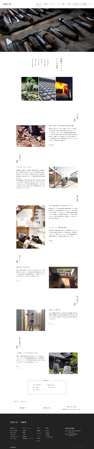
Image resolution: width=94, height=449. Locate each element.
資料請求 (85, 4)
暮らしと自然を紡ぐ (37, 384)
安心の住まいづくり (52, 387)
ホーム (11, 401)
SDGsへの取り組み (49, 436)
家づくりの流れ (36, 389)
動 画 (38, 440)
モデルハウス (52, 4)
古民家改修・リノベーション (28, 438)
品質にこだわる (51, 384)
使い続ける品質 (35, 62)
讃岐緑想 (24, 436)
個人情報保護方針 (13, 447)
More (17, 280)
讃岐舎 (24, 432)
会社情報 (69, 4)
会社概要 (47, 433)
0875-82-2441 (72, 407)
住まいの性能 (35, 387)
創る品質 (41, 61)
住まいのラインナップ (26, 428)
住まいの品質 (38, 62)
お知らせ (38, 428)
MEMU (91, 4)
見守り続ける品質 (32, 63)
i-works (24, 434)
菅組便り (63, 4)
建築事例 (46, 4)
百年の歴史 (51, 144)
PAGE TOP (47, 415)
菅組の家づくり (39, 4)
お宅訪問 (38, 438)
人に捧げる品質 (45, 62)
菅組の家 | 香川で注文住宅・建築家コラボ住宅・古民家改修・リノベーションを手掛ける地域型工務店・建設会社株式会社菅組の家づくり (7, 4)
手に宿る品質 (48, 62)
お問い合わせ (76, 4)
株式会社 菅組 (69, 428)
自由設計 (50, 240)
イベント (58, 4)
